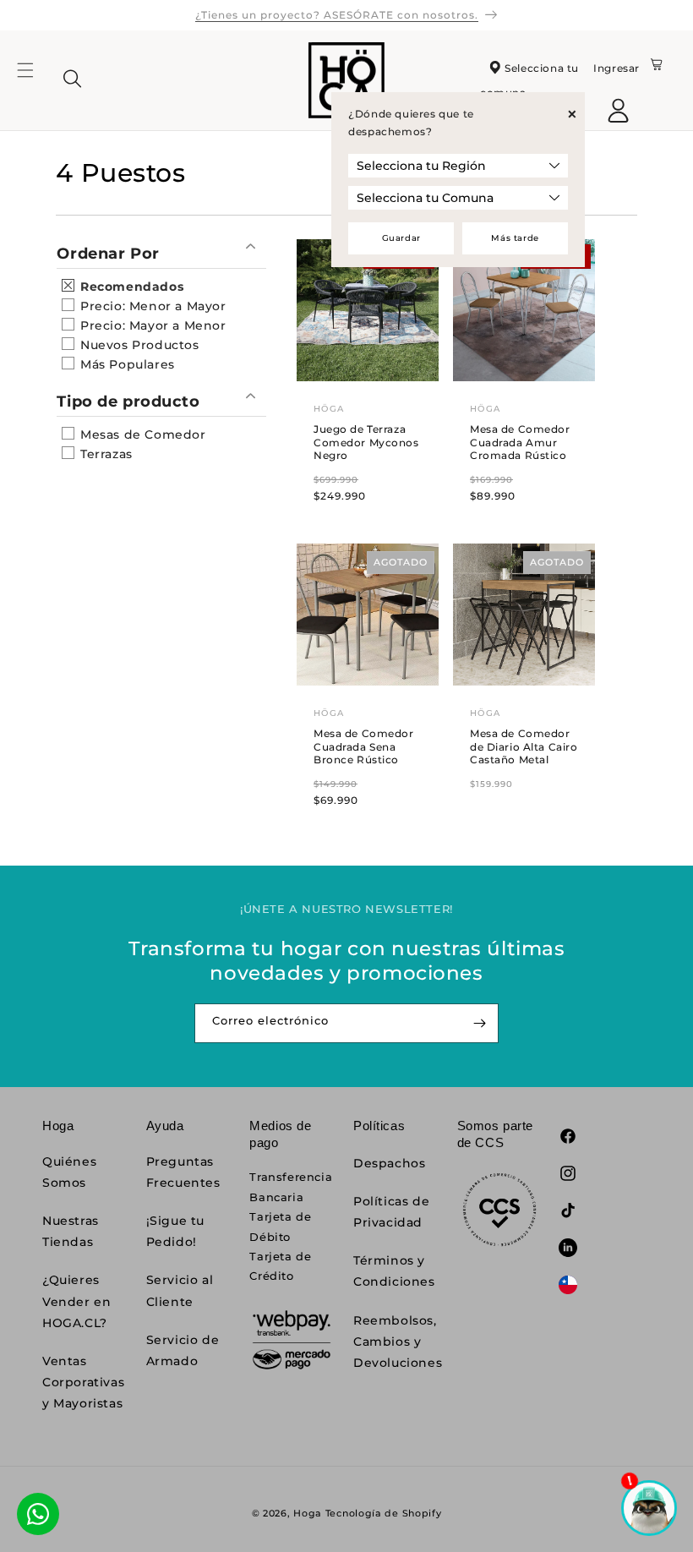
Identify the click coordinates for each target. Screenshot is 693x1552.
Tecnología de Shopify (383, 1513)
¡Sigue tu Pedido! (175, 1231)
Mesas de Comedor (140, 434)
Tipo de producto (128, 401)
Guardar (401, 237)
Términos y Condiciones (394, 1271)
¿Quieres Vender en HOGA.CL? (76, 1301)
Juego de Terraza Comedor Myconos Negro (366, 442)
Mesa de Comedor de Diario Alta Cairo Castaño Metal (523, 747)
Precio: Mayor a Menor (151, 325)
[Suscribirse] (479, 1023)
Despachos (389, 1163)
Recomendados (129, 286)
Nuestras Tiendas (70, 1231)
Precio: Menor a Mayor (151, 306)
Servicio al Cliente (180, 1290)
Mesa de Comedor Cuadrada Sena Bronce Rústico (364, 747)
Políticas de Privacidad (391, 1212)
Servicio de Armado (183, 1350)
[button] (35, 80)
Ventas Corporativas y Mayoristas (83, 1382)
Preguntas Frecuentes (183, 1172)
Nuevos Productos (137, 344)
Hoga (307, 1513)
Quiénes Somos (69, 1172)
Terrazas (104, 454)
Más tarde (514, 237)
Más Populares (125, 364)
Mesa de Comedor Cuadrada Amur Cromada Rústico (520, 442)
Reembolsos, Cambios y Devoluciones (397, 1341)
